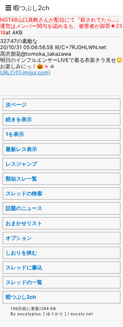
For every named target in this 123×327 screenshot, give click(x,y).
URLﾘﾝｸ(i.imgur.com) (25, 72)
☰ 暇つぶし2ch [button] (27, 8)
